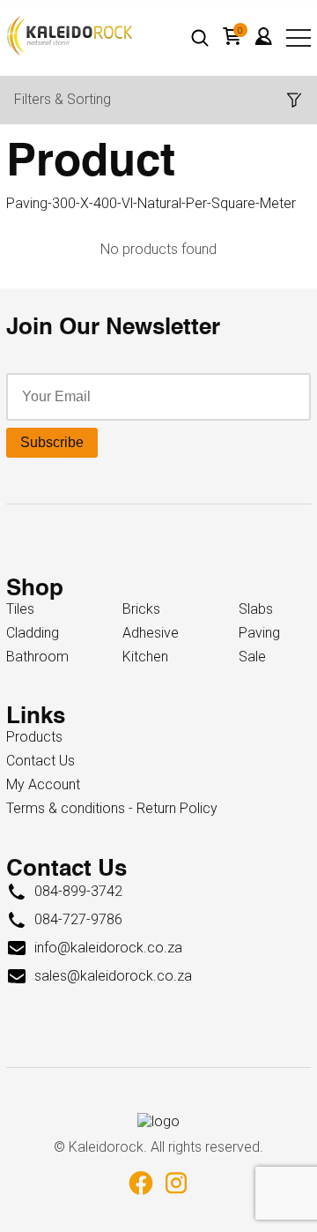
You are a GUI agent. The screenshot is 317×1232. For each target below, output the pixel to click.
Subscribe (52, 442)
